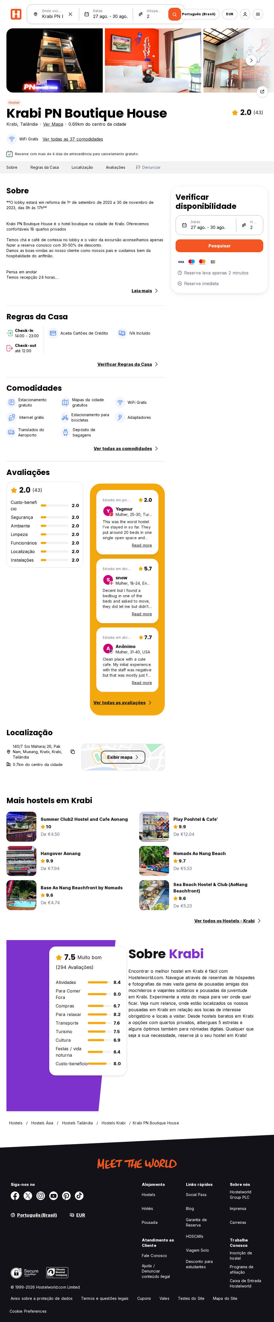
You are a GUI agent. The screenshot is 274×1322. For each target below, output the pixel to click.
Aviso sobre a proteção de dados (42, 1298)
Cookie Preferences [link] (28, 1311)
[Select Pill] (245, 14)
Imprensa (238, 1208)
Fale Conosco (154, 1255)
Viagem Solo (197, 1250)
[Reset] (70, 14)
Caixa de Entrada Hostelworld (245, 1283)
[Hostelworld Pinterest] (66, 1195)
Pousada (150, 1222)
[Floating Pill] (251, 60)
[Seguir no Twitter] (28, 1195)
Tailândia (29, 124)
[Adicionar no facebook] (15, 1195)
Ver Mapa (53, 124)
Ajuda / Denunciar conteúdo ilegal (156, 1271)
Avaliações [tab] (115, 167)
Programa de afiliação (241, 1269)
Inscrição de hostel (241, 1255)
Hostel (14, 103)
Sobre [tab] (12, 167)
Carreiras (238, 1222)
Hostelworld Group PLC (240, 1195)
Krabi (11, 124)
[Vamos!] (174, 14)
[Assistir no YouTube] (53, 1195)
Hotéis (147, 1208)
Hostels (148, 1194)
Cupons (144, 1298)
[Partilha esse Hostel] (262, 91)
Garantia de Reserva (196, 1222)
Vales (164, 1298)
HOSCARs (195, 1236)
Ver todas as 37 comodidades (73, 139)
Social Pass (196, 1194)
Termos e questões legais (104, 1298)
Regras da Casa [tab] (45, 167)
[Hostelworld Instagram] (40, 1195)
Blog (190, 1208)
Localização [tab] (82, 167)
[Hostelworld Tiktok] (79, 1195)
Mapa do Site (225, 1298)
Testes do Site (191, 1298)
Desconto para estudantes (199, 1264)
